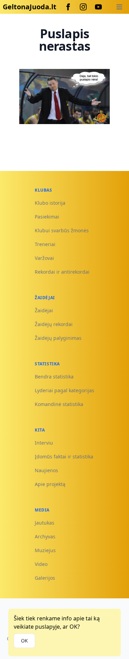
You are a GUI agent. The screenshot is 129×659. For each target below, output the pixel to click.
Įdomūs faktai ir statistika (64, 456)
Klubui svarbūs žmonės (62, 230)
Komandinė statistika (59, 404)
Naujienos (46, 470)
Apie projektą (50, 484)
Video (41, 564)
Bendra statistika (54, 376)
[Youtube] (98, 6)
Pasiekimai (47, 216)
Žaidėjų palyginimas (58, 338)
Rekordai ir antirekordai (62, 271)
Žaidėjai (44, 310)
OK (24, 640)
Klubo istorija (50, 203)
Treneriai (45, 244)
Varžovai (44, 258)
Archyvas (45, 536)
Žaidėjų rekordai (54, 324)
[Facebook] (68, 6)
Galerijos (45, 578)
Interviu (44, 442)
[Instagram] (83, 6)
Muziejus (45, 550)
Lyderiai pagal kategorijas (64, 390)
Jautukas (44, 522)
